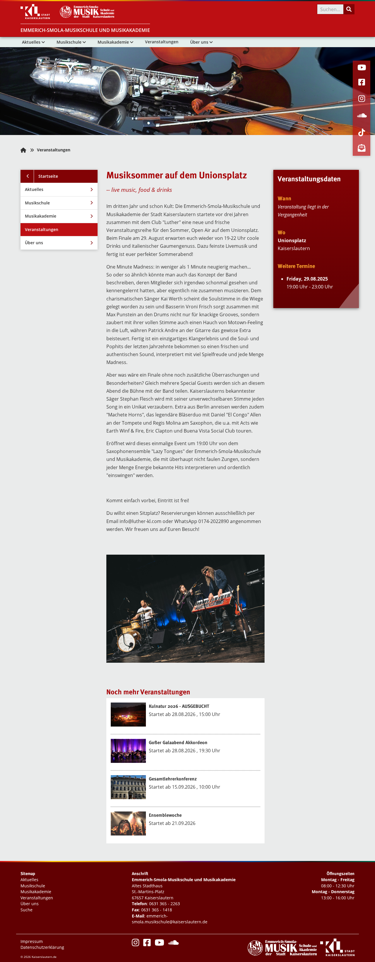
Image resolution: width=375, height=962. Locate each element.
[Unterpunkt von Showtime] (91, 189)
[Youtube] (159, 944)
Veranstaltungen (161, 42)
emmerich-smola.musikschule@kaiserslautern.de (169, 919)
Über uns (199, 42)
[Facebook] (147, 944)
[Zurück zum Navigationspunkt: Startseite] (27, 176)
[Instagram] (135, 944)
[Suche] (348, 9)
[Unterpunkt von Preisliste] (91, 203)
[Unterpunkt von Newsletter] (91, 243)
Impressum (32, 941)
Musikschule (70, 42)
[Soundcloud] (173, 944)
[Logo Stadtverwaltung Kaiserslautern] (40, 17)
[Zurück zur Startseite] (23, 150)
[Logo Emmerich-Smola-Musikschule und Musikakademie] (88, 17)
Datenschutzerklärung (42, 947)
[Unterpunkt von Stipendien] (91, 216)
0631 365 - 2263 (164, 903)
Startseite (48, 176)
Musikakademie (114, 42)
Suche (27, 910)
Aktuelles (32, 42)
